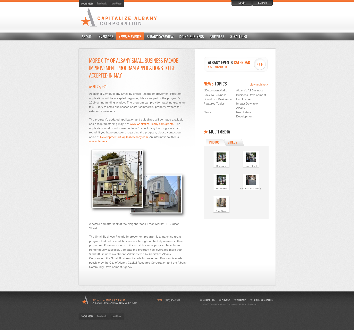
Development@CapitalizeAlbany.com (124, 137)
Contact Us (207, 300)
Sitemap (240, 300)
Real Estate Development (244, 114)
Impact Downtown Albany (247, 105)
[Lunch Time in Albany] (251, 179)
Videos (235, 142)
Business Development (251, 95)
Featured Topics (214, 103)
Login (241, 3)
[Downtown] (221, 179)
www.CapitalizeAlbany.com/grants (152, 123)
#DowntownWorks (215, 90)
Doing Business (191, 36)
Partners (217, 36)
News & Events (130, 36)
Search (262, 3)
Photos (215, 142)
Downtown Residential (248, 36)
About (87, 36)
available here (98, 141)
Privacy (224, 300)
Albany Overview (160, 36)
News (207, 112)
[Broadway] (221, 157)
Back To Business (215, 95)
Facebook (102, 3)
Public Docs (261, 300)
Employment (244, 99)
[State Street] (221, 202)
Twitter (116, 3)
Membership (105, 36)
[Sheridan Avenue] (251, 157)
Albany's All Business (249, 90)
